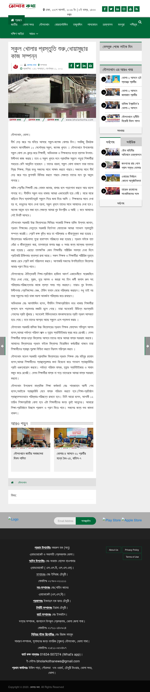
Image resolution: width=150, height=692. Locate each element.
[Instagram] (124, 9)
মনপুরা (121, 24)
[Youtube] (130, 9)
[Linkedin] (117, 9)
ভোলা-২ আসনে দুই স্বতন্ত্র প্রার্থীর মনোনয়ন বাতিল (131, 79)
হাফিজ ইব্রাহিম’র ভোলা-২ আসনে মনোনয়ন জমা (130, 105)
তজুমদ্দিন (77, 24)
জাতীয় (14, 24)
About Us (113, 549)
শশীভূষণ (134, 24)
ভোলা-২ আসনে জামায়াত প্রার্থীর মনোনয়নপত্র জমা (130, 92)
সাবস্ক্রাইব (85, 521)
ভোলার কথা (31, 65)
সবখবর (120, 130)
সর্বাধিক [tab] (131, 142)
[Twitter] (111, 9)
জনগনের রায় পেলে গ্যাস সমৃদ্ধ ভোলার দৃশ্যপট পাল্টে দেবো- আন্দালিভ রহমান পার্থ (131, 165)
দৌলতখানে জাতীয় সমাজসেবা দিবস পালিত (28, 455)
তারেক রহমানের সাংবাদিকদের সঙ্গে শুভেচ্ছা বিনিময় (130, 191)
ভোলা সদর (28, 24)
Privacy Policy (132, 549)
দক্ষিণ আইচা (17, 33)
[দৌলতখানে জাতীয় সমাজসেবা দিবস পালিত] (30, 438)
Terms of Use (132, 556)
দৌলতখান (44, 24)
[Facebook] (105, 9)
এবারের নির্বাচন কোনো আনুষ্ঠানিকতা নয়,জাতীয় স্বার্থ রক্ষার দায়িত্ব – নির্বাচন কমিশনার (131, 178)
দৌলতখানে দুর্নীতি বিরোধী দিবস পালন (131, 118)
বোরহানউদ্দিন (61, 24)
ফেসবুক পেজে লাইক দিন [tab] (117, 46)
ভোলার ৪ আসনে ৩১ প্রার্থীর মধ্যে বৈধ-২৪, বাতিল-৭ (71, 455)
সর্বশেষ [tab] (110, 142)
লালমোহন (92, 24)
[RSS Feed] (137, 9)
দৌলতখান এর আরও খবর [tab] (118, 69)
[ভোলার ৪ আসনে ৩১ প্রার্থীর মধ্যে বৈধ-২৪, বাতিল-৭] (73, 438)
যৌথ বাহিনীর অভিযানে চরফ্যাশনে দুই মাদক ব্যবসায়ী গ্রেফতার (131, 152)
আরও (32, 33)
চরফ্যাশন (107, 24)
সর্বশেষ (120, 203)
